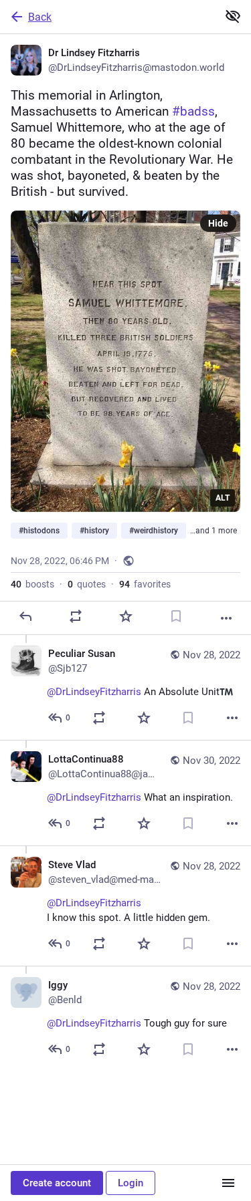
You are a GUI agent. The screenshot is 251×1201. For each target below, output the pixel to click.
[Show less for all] (233, 16)
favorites (145, 584)
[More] (226, 618)
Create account (57, 1183)
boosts (32, 584)
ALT (223, 498)
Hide (218, 223)
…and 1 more (213, 530)
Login (130, 1183)
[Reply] (25, 616)
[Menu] (228, 1183)
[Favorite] (126, 616)
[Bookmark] (176, 616)
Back (40, 17)
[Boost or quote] (76, 616)
